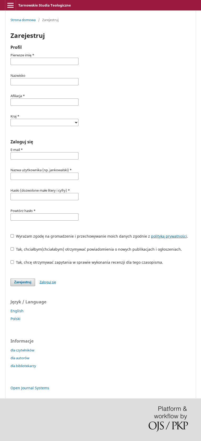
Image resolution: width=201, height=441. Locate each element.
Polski (15, 318)
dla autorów (19, 358)
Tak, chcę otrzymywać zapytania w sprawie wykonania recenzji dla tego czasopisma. (89, 262)
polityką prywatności (169, 236)
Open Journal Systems (29, 387)
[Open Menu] (10, 5)
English (17, 310)
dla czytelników (22, 350)
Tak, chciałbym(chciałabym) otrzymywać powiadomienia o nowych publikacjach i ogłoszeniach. (98, 249)
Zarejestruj (22, 282)
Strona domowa (23, 19)
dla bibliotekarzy (23, 365)
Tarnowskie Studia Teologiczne (44, 5)
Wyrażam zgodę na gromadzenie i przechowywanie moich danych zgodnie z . (101, 236)
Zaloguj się (48, 282)
